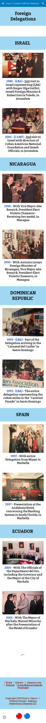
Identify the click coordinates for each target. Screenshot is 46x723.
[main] (23, 16)
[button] (3, 3)
